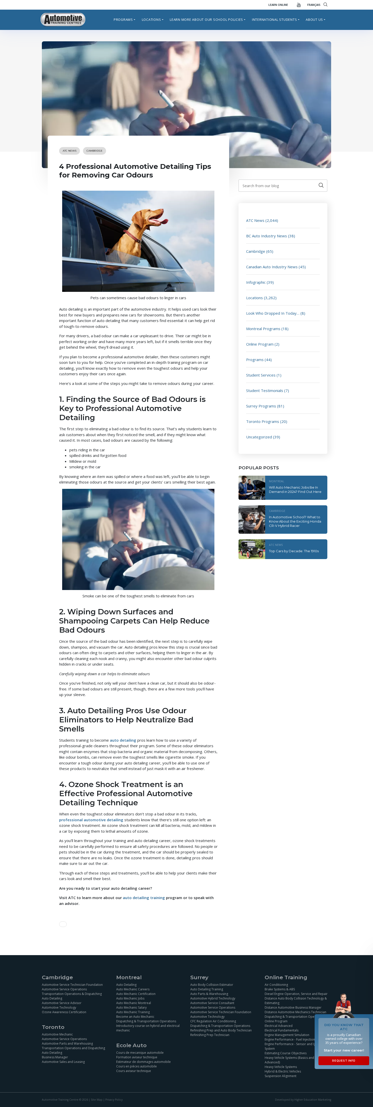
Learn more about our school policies (206, 19)
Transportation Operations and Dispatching (73, 1048)
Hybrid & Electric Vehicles (283, 1071)
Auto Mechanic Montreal (133, 1003)
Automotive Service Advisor (61, 1003)
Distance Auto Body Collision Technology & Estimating (296, 1000)
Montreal (276, 481)
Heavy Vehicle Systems (281, 1067)
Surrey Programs (261, 405)
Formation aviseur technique (136, 1057)
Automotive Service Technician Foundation (72, 985)
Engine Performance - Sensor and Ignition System (294, 1046)
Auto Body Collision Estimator (211, 985)
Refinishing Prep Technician (209, 1035)
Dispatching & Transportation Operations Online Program (295, 1018)
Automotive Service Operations (64, 989)
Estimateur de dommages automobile (143, 1062)
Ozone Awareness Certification (64, 1012)
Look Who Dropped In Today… (272, 313)
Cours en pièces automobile (136, 1066)
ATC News (69, 150)
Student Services (261, 375)
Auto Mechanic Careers (132, 989)
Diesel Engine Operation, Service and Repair (296, 994)
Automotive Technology (59, 1007)
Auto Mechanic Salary (131, 1007)
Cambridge (95, 150)
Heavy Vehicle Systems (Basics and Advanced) (289, 1060)
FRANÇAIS (313, 5)
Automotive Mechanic (57, 1034)
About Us (314, 19)
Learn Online (278, 5)
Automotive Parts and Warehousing (67, 1043)
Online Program (260, 344)
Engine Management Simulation (287, 1035)
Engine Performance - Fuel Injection (290, 1039)
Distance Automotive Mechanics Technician (295, 1012)
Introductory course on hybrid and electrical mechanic (148, 1028)
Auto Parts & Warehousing (209, 994)
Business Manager (55, 1057)
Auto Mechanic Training (133, 1012)
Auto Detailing (52, 998)
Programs (123, 19)
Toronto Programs (262, 421)
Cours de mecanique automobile (140, 1052)
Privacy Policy (114, 1099)
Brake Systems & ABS (280, 989)
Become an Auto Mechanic (135, 1016)
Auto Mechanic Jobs (130, 998)
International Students (274, 19)
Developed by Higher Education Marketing (303, 1099)
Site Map (97, 1099)
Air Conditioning (276, 985)
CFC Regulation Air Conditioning (213, 1021)
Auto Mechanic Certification (136, 994)
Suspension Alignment (280, 1076)
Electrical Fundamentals (281, 1030)
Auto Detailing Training (206, 989)
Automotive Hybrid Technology (212, 998)
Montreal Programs (263, 328)
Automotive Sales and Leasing (63, 1062)
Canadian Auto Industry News (272, 266)
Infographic (256, 282)
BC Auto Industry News (266, 235)
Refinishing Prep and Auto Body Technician (221, 1030)
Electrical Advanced (279, 1026)
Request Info (343, 1060)
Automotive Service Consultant (212, 1003)
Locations (151, 19)
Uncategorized (259, 436)
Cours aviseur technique (133, 1071)
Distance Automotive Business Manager (293, 1007)
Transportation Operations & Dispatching (72, 994)
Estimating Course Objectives (286, 1053)
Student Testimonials (264, 390)
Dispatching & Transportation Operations (146, 1021)
